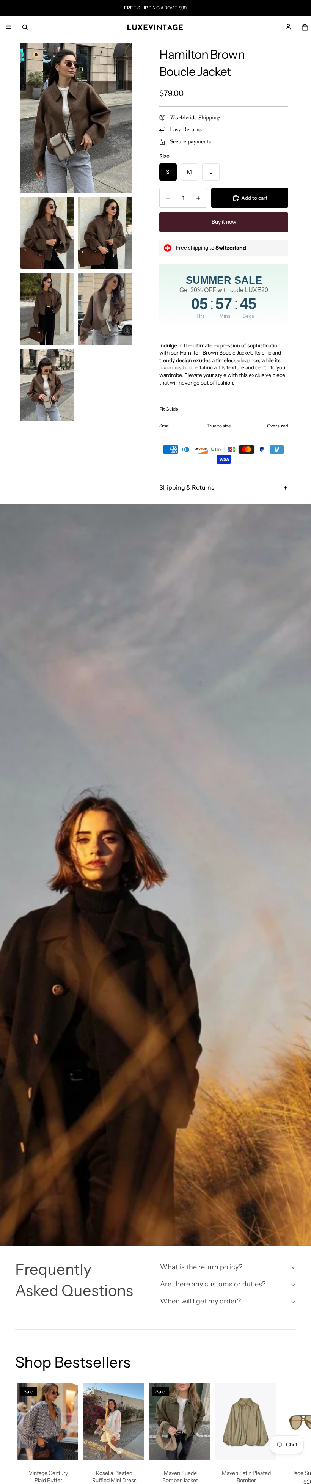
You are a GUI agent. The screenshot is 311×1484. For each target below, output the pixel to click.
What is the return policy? (201, 1267)
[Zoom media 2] (47, 233)
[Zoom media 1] (76, 118)
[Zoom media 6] (47, 385)
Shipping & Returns (186, 487)
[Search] (25, 27)
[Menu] (8, 27)
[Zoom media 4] (47, 309)
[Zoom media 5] (105, 309)
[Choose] (66, 1449)
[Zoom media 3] (105, 233)
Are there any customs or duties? (212, 1284)
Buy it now (224, 221)
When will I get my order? (200, 1301)
